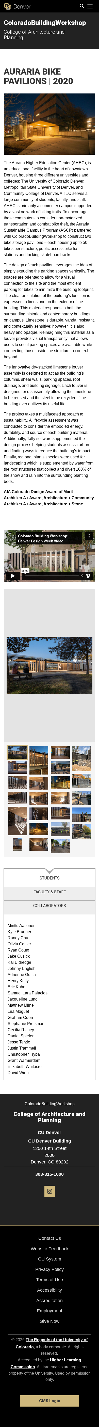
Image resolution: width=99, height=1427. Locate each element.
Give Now (49, 1321)
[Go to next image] (72, 665)
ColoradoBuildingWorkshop (45, 23)
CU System (49, 1259)
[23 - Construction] (82, 814)
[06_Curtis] (17, 844)
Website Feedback (50, 1248)
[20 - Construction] (82, 758)
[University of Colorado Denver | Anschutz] (17, 6)
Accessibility (49, 1290)
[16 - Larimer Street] (60, 798)
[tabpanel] (49, 997)
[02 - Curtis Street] (17, 767)
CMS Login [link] (49, 1400)
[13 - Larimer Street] (60, 752)
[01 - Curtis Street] (17, 752)
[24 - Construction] (82, 831)
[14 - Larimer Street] (60, 767)
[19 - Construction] (60, 846)
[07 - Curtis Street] (39, 760)
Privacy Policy (49, 1269)
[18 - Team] (60, 829)
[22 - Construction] (82, 797)
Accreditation (49, 1300)
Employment (49, 1310)
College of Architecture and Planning (34, 35)
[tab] (49, 877)
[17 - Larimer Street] (60, 813)
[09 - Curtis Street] (39, 798)
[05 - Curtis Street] (17, 821)
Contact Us (49, 1238)
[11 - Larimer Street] (39, 829)
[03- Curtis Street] (17, 782)
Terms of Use (49, 1279)
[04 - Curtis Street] (17, 798)
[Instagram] (50, 1199)
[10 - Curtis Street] (39, 814)
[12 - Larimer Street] (39, 844)
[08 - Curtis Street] (39, 783)
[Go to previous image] (27, 665)
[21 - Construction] (82, 780)
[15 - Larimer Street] (60, 782)
